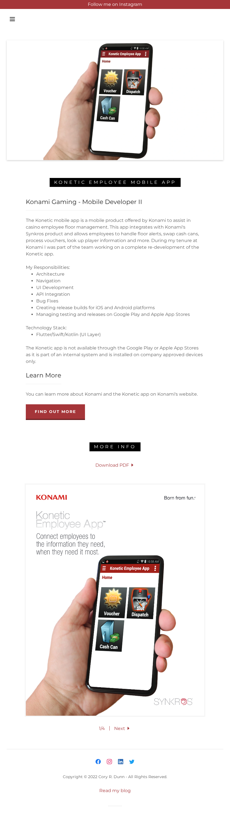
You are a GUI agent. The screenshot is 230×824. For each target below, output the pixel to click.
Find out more (55, 411)
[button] (12, 19)
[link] (115, 465)
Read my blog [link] (115, 790)
